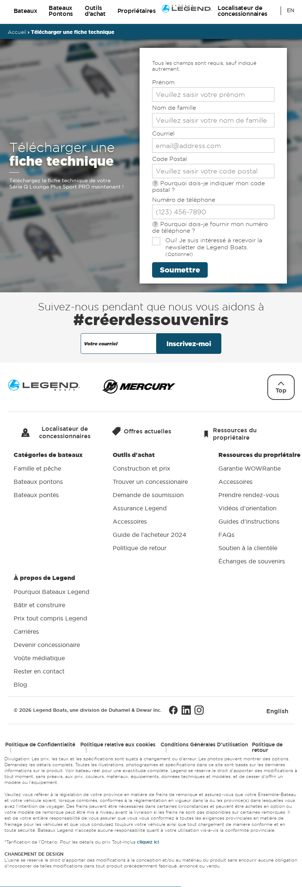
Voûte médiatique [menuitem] (39, 658)
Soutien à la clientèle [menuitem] (247, 548)
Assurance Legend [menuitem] (140, 508)
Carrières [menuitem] (26, 631)
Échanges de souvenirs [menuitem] (251, 561)
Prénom (163, 82)
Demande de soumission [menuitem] (148, 495)
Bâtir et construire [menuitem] (39, 605)
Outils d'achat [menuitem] (150, 501)
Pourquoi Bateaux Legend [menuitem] (51, 591)
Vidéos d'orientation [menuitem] (247, 508)
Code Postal (169, 159)
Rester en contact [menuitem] (39, 671)
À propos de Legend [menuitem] (51, 631)
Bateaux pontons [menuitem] (38, 482)
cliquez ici (148, 842)
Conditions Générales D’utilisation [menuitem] (204, 744)
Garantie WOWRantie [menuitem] (249, 468)
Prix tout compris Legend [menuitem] (50, 618)
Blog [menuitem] (20, 684)
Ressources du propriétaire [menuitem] (259, 507)
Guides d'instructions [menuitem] (249, 521)
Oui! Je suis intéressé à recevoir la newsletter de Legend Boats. (213, 247)
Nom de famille (174, 108)
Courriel (163, 133)
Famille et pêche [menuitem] (37, 468)
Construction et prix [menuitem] (141, 468)
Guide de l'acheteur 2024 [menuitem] (149, 535)
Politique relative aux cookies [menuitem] (117, 744)
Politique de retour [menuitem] (139, 548)
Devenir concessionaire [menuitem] (47, 644)
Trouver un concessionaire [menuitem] (150, 482)
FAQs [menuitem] (226, 535)
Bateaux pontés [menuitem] (36, 495)
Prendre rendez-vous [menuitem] (248, 495)
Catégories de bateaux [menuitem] (48, 474)
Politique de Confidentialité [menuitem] (40, 744)
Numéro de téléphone (183, 200)
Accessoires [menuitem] (130, 521)
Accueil (17, 32)
